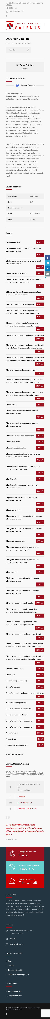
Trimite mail (28, 882)
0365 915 (13, 8)
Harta (23, 855)
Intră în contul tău (14, 991)
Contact (11, 966)
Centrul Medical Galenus (27, 809)
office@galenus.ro (16, 12)
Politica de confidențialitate (18, 975)
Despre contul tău (15, 996)
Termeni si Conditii (15, 970)
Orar (9, 961)
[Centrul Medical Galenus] (23, 25)
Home (8, 43)
